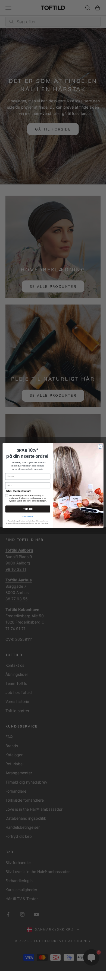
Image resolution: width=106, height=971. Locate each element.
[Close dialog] (100, 446)
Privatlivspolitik (28, 516)
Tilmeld (27, 509)
